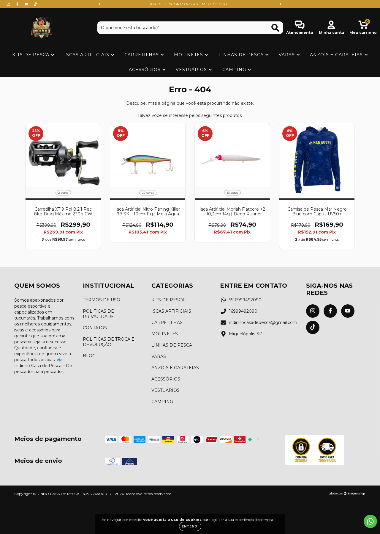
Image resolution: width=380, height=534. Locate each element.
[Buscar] (275, 28)
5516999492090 (245, 300)
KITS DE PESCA (31, 54)
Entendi (190, 526)
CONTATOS (95, 328)
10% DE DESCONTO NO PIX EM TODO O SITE (190, 4)
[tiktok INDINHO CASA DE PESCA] (35, 4)
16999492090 (243, 311)
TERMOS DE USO (101, 300)
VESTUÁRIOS (192, 69)
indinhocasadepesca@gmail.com (263, 322)
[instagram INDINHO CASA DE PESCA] (8, 4)
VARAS (287, 54)
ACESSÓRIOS (145, 69)
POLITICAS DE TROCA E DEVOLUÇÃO (108, 341)
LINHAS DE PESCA (241, 54)
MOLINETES (189, 54)
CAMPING (235, 69)
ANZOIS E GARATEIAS (337, 54)
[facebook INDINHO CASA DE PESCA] (17, 4)
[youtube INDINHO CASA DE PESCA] (27, 4)
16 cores (232, 193)
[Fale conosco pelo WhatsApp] (370, 521)
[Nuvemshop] (347, 494)
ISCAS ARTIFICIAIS (87, 54)
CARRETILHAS (142, 54)
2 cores (63, 193)
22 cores (148, 193)
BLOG (89, 355)
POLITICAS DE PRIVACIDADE (98, 314)
